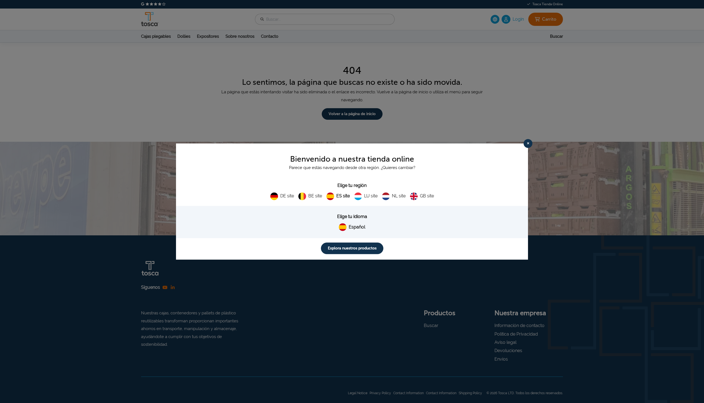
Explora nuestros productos (352, 248)
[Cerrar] (528, 143)
